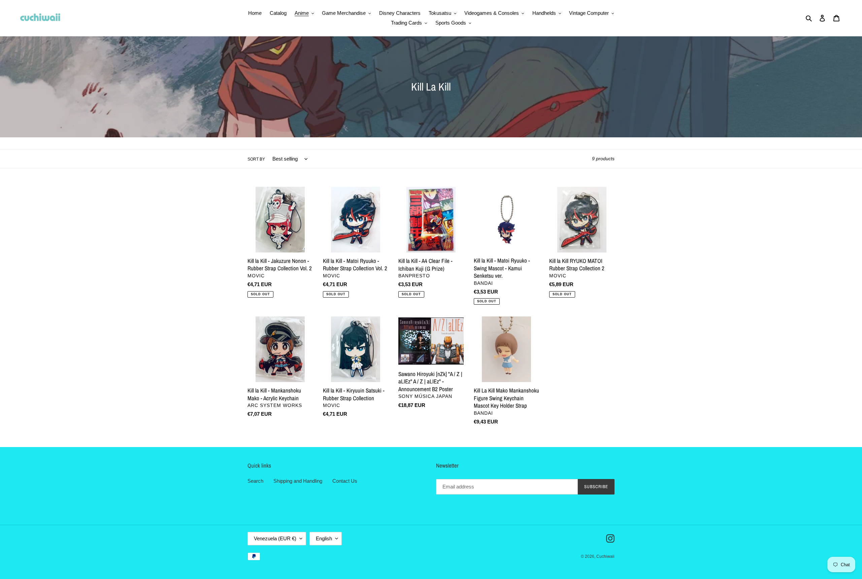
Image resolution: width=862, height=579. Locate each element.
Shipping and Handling (297, 481)
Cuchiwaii (605, 556)
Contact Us (344, 481)
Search (255, 481)
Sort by (256, 159)
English (324, 538)
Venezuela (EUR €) (275, 538)
